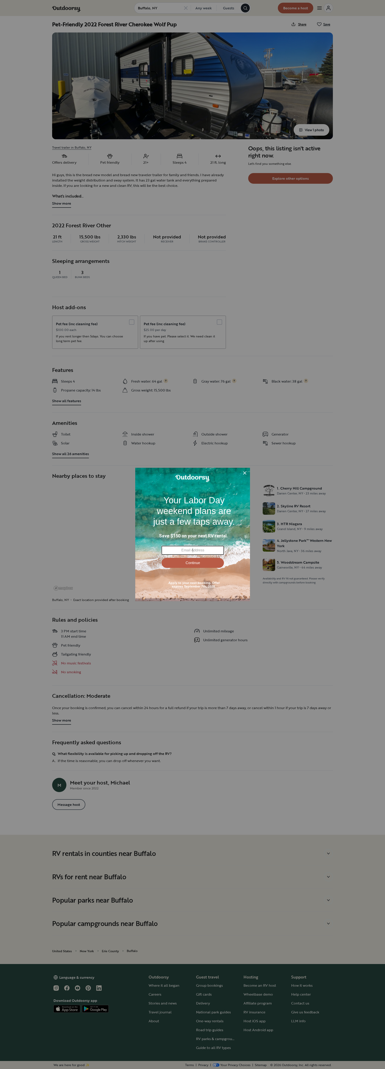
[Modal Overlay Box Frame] (192, 534)
